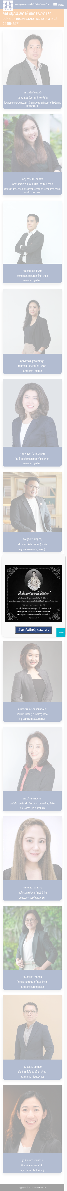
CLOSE (61, 632)
